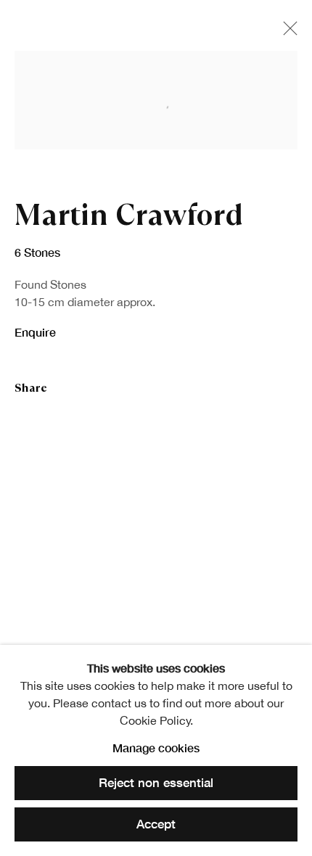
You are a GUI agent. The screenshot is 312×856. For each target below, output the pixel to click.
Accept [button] (156, 823)
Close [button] (286, 33)
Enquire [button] (35, 332)
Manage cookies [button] (156, 747)
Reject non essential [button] (156, 783)
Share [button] (31, 388)
